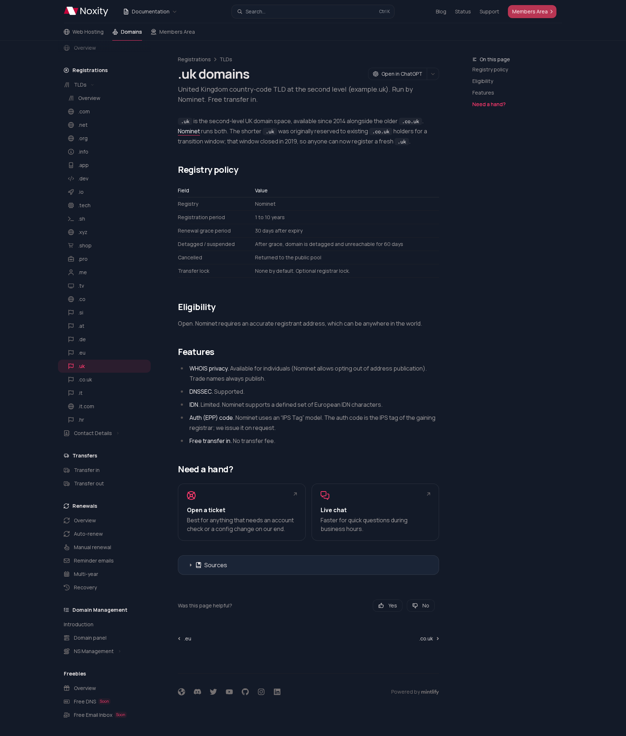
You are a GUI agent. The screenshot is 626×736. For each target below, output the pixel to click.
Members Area (177, 31)
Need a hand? (489, 104)
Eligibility (482, 81)
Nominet (189, 131)
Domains (131, 31)
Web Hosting (88, 31)
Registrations (194, 59)
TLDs (226, 59)
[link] (241, 512)
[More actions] (433, 74)
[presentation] (110, 388)
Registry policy (490, 69)
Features (483, 92)
